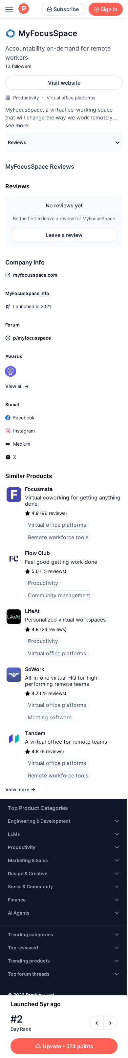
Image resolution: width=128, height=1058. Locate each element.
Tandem (35, 733)
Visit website (64, 82)
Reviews (17, 142)
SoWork (34, 669)
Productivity (26, 97)
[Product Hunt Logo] (23, 9)
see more (16, 125)
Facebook (23, 417)
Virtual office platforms (71, 97)
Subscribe (66, 9)
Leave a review (64, 235)
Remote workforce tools (58, 537)
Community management (59, 595)
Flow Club (37, 553)
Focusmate (39, 489)
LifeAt (32, 611)
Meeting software (50, 717)
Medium (21, 444)
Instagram (24, 431)
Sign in (108, 9)
